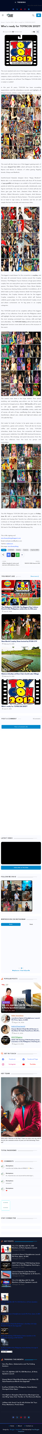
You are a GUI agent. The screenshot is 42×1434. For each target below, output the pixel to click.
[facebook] (13, 9)
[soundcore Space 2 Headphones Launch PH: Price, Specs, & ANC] (5, 1018)
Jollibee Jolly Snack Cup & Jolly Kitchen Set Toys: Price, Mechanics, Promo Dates (19, 1403)
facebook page (33, 1059)
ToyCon (25, 550)
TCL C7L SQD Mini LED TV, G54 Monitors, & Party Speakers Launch (24, 1247)
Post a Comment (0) (21, 727)
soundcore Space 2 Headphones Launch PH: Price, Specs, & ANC (25, 1019)
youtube (33, 1064)
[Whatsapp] (18, 555)
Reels (31, 924)
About (20, 1426)
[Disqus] (21, 756)
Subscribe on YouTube (21, 867)
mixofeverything (13, 546)
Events (18, 550)
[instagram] (24, 9)
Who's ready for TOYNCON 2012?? (14, 706)
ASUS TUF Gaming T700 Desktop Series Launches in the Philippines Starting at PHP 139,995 (25, 1041)
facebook (12, 1059)
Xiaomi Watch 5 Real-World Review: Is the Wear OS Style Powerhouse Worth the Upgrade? (25, 1030)
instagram (12, 1064)
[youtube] (21, 9)
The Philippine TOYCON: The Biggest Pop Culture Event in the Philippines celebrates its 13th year (20, 608)
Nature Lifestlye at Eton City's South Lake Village (20, 674)
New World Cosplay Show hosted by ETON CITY (19, 641)
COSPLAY (11, 550)
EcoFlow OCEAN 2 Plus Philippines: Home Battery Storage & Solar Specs (19, 1388)
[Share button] (22, 555)
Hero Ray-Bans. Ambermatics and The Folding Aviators (18, 1365)
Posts (10, 924)
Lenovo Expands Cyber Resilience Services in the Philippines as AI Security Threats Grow (26, 1273)
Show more (34, 576)
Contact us (29, 1426)
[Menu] (3, 15)
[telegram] (28, 9)
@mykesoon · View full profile (21, 970)
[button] (33, 15)
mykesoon (10, 543)
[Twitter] (13, 555)
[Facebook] (9, 555)
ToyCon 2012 (10, 22)
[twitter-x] (17, 9)
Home (2, 22)
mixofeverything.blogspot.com (11, 538)
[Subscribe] (38, 15)
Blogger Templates (16, 1429)
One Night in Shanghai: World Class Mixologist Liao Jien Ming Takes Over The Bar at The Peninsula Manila (21, 1396)
